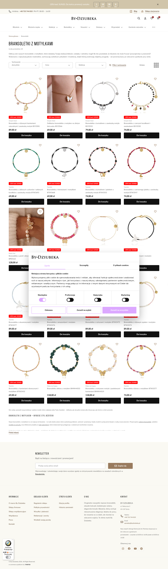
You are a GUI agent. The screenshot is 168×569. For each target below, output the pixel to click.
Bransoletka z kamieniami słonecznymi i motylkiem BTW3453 (23, 390)
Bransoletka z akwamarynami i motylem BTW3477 (24, 323)
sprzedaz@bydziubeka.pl (132, 523)
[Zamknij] (157, 4)
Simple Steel (13, 121)
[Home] (84, 18)
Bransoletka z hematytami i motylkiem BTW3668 (61, 191)
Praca (11, 520)
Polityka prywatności (41, 507)
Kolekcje (52, 27)
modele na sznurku (15, 425)
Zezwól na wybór (84, 310)
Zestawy (99, 27)
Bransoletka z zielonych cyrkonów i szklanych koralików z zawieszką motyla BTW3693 (26, 191)
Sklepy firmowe (14, 507)
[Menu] (12, 540)
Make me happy (52, 386)
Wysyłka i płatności (41, 512)
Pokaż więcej (14, 432)
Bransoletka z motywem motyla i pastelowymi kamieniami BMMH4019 (102, 390)
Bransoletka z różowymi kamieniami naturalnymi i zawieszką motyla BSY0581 (24, 125)
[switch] (70, 300)
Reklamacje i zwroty (41, 516)
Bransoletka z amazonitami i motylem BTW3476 (61, 323)
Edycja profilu (64, 503)
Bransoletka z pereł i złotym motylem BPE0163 (23, 257)
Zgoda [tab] (47, 266)
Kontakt (12, 524)
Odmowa (49, 310)
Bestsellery (68, 27)
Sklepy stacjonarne (152, 11)
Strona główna (13, 36)
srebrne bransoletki (145, 422)
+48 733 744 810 (130, 517)
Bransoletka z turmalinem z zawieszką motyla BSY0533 (102, 125)
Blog (135, 11)
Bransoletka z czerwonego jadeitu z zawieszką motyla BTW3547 (141, 191)
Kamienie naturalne (136, 27)
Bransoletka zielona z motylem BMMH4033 (63, 388)
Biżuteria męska (34, 27)
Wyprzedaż (115, 27)
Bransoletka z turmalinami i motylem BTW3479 (137, 257)
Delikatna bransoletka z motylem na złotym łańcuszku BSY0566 (63, 125)
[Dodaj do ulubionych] (40, 79)
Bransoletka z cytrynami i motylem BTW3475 (102, 322)
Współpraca (13, 516)
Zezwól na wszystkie (119, 310)
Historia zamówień (66, 507)
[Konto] (145, 18)
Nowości (84, 27)
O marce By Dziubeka (17, 503)
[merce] (27, 564)
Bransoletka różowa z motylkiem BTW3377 (140, 388)
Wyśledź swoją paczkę (42, 520)
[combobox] (24, 65)
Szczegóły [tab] (84, 265)
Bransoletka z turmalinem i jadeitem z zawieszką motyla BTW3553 (99, 191)
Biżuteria (16, 27)
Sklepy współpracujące (17, 512)
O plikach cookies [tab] (121, 265)
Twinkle (11, 187)
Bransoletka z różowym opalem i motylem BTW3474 (139, 323)
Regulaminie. (40, 474)
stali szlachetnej (44, 425)
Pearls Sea (12, 253)
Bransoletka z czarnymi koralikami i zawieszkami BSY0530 (137, 125)
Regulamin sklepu (40, 503)
